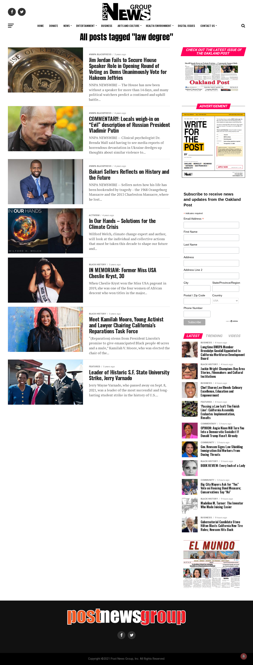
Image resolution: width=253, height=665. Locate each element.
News (66, 26)
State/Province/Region (225, 282)
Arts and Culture (128, 26)
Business (106, 26)
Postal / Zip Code (194, 295)
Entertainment (85, 26)
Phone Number (193, 308)
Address (189, 257)
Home (40, 26)
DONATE (53, 26)
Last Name (190, 244)
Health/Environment (158, 26)
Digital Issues (186, 26)
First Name (190, 231)
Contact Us (207, 26)
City (186, 282)
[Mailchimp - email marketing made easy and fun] (232, 321)
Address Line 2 (193, 269)
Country (217, 295)
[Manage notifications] (244, 656)
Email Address (194, 219)
